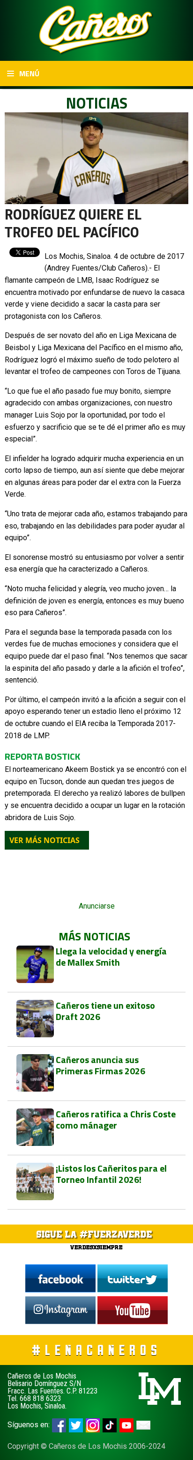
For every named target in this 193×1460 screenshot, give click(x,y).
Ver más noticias (44, 840)
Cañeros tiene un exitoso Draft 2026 (105, 1011)
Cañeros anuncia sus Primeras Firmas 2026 (100, 1065)
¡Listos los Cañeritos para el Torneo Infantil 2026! (111, 1174)
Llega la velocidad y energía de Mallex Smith (111, 956)
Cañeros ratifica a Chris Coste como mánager (116, 1119)
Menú (28, 73)
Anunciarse (97, 906)
